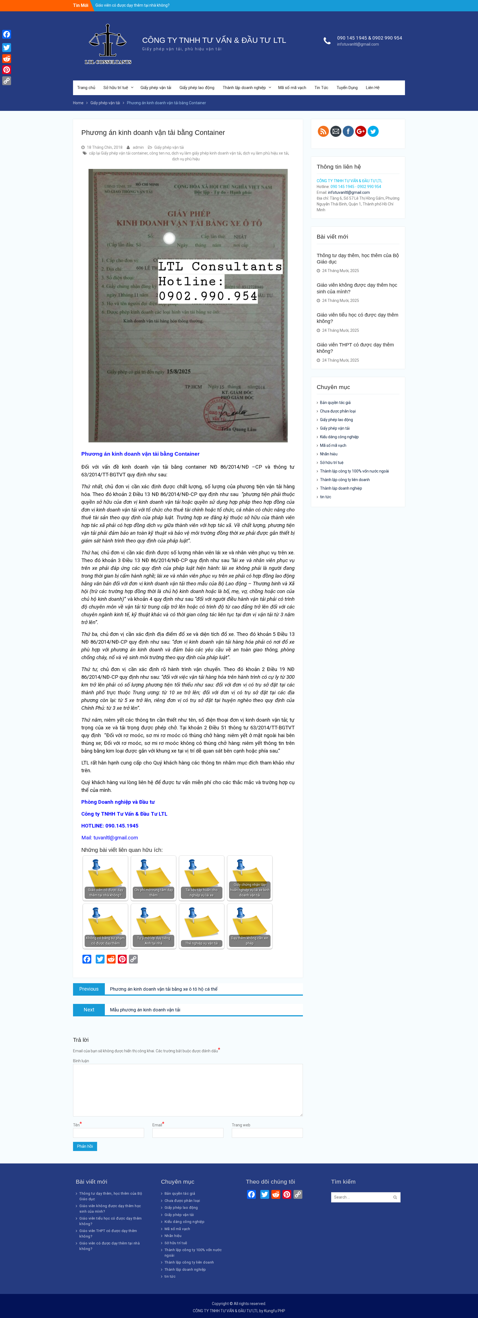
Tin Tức (321, 87)
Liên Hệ (373, 87)
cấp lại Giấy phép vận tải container (118, 153)
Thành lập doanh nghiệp (244, 87)
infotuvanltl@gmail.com (358, 44)
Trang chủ (86, 87)
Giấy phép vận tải (156, 87)
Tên (77, 1124)
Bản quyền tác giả (335, 402)
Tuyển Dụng (347, 87)
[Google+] (6, 41)
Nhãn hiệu (328, 454)
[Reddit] (6, 58)
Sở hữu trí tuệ (115, 87)
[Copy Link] (6, 80)
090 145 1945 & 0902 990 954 (369, 38)
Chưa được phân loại (338, 411)
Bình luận (81, 1061)
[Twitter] (6, 47)
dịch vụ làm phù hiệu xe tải (265, 153)
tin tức (325, 497)
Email (158, 1124)
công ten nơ (159, 153)
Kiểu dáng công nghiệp (339, 437)
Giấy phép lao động (197, 87)
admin (138, 147)
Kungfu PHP (274, 1311)
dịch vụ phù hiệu (186, 159)
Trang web (241, 1125)
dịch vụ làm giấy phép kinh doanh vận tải (206, 153)
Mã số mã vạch (292, 87)
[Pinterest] (6, 69)
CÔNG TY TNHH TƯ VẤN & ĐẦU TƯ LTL (214, 40)
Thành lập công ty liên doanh (345, 479)
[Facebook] (6, 34)
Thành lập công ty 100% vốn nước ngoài (354, 471)
